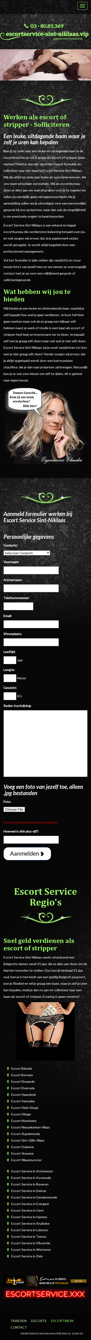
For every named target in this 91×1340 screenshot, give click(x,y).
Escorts (38, 1321)
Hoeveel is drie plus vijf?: (21, 831)
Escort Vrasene (22, 1153)
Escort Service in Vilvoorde (30, 1243)
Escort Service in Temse (28, 1236)
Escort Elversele (23, 1088)
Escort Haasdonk (23, 1095)
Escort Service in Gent (27, 1210)
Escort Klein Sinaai (24, 1108)
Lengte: (9, 670)
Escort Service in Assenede (31, 1178)
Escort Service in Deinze (28, 1191)
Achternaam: (13, 580)
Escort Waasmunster (26, 1160)
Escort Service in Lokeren (29, 1230)
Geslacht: (11, 545)
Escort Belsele (21, 1068)
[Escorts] (46, 1281)
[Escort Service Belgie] (46, 1293)
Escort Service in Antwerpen (32, 1171)
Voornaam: (11, 562)
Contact (18, 1327)
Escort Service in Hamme (29, 1217)
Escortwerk (62, 1321)
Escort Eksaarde (23, 1081)
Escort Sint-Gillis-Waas (28, 1140)
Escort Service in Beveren (30, 1184)
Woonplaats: (13, 634)
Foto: (7, 802)
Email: (8, 616)
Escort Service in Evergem (30, 1204)
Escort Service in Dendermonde (34, 1197)
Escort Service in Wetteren (31, 1250)
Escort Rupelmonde (25, 1134)
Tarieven (18, 1321)
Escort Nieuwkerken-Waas (30, 1127)
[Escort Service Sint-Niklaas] (45, 35)
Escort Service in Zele (27, 1256)
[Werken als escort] (45, 425)
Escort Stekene (22, 1147)
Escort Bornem (22, 1075)
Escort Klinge (21, 1114)
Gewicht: (10, 688)
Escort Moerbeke (23, 1121)
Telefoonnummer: (17, 598)
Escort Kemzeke (23, 1101)
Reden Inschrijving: (18, 706)
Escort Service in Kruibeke (30, 1223)
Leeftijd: (10, 652)
